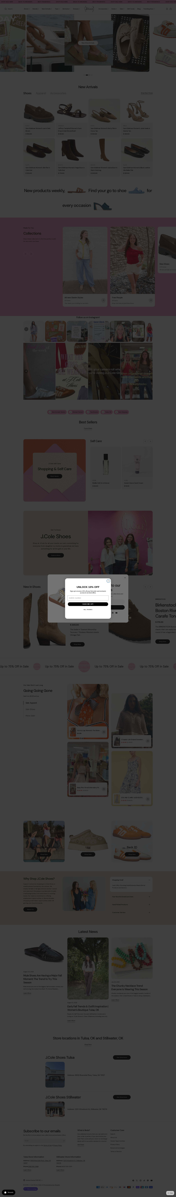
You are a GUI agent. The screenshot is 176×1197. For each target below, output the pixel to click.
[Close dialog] (108, 581)
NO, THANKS (88, 609)
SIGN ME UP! (88, 604)
